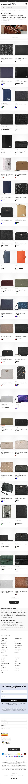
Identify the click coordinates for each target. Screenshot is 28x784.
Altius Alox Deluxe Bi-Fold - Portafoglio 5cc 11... (21, 81)
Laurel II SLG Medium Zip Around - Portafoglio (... (21, 243)
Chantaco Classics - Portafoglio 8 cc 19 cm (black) (21, 151)
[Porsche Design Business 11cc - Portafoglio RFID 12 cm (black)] (21, 512)
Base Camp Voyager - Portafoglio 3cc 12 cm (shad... (7, 104)
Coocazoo (17, 311)
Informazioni (4, 720)
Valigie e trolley (4, 638)
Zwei (15, 659)
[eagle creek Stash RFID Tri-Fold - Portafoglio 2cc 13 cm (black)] (21, 558)
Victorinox (17, 80)
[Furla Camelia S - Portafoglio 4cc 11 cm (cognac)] (21, 581)
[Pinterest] (16, 779)
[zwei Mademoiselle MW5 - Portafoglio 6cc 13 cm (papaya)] (21, 257)
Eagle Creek (3, 566)
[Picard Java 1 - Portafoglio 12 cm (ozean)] (7, 210)
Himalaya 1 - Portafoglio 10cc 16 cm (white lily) (7, 591)
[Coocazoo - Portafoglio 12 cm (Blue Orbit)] (21, 303)
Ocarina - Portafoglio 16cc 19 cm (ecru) (7, 452)
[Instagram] (14, 779)
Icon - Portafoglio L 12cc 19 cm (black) (7, 359)
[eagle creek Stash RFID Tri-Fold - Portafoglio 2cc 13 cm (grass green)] (7, 558)
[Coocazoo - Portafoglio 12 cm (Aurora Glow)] (21, 396)
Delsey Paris (3, 667)
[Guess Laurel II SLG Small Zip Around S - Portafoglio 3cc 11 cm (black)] (21, 488)
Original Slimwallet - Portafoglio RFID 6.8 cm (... (7, 197)
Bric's (2, 672)
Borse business (18, 649)
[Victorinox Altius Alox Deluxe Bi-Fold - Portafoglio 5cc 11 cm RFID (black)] (21, 72)
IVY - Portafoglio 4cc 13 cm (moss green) (21, 290)
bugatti (2, 427)
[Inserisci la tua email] (14, 700)
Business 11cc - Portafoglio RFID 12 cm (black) (21, 521)
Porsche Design (4, 126)
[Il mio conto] (23, 4)
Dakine (16, 661)
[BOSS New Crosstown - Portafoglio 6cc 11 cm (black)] (7, 234)
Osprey (2, 665)
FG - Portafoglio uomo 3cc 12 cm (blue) (7, 81)
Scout (16, 667)
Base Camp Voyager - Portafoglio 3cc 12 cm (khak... (21, 220)
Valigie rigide (3, 643)
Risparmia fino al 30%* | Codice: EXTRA (14, 1)
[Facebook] (12, 779)
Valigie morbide (4, 645)
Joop (16, 381)
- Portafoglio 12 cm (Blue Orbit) (20, 313)
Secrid (2, 196)
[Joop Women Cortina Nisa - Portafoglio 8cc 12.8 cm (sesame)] (7, 465)
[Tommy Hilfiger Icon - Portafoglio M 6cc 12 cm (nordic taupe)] (21, 164)
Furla (16, 589)
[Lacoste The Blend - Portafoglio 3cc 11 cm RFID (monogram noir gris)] (7, 48)
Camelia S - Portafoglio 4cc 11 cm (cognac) (21, 591)
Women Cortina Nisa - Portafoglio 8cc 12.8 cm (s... (7, 475)
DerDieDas (17, 668)
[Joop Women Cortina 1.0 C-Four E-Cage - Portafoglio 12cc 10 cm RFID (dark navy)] (21, 373)
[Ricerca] (25, 7)
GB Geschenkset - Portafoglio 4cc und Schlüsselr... (21, 359)
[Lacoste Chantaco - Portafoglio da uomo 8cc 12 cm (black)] (21, 118)
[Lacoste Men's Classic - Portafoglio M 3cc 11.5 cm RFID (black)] (21, 95)
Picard (2, 219)
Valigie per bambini (18, 645)
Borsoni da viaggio (18, 638)
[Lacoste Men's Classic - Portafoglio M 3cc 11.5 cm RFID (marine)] (7, 303)
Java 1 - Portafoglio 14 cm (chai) (6, 336)
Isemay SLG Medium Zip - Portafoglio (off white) (21, 452)
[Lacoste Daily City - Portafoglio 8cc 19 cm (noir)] (21, 419)
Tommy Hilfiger (18, 172)
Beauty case (17, 647)
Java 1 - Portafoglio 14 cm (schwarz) (21, 336)
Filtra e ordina (15, 37)
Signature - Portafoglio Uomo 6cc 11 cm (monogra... (21, 197)
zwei (1, 172)
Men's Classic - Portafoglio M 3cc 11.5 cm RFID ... (21, 104)
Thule (2, 265)
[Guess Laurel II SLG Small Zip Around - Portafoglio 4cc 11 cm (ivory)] (7, 373)
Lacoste (2, 57)
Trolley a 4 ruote (4, 649)
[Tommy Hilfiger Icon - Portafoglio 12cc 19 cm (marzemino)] (7, 280)
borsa (2, 627)
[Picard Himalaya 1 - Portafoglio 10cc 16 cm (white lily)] (7, 581)
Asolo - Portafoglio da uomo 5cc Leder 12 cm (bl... (21, 58)
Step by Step (17, 665)
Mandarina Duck (18, 474)
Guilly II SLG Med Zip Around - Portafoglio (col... (21, 544)
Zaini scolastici (18, 643)
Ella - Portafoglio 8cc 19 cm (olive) (6, 429)
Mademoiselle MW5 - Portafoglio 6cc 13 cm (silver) (7, 174)
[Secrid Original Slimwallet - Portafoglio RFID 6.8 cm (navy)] (7, 187)
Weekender (17, 652)
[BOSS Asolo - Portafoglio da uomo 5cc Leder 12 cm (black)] (21, 48)
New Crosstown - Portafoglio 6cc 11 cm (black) (7, 243)
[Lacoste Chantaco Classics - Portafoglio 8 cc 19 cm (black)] (21, 141)
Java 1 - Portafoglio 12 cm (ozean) (6, 220)
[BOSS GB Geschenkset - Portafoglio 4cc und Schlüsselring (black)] (21, 349)
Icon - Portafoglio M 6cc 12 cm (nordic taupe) (21, 174)
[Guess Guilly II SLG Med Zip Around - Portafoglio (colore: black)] (21, 535)
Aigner (16, 288)
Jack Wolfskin (3, 497)
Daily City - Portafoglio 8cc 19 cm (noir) (21, 429)
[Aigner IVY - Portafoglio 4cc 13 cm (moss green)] (21, 280)
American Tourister (5, 663)
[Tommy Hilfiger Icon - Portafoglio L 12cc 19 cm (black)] (7, 349)
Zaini (15, 641)
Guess (16, 242)
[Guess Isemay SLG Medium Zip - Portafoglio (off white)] (21, 442)
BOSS (16, 57)
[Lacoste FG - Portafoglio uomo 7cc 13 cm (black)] (7, 141)
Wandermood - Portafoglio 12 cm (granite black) (7, 498)
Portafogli (16, 650)
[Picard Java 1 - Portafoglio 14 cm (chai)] (7, 326)
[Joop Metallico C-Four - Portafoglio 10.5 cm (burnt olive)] (7, 512)
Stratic (2, 668)
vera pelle (15, 627)
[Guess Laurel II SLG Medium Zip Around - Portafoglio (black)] (21, 234)
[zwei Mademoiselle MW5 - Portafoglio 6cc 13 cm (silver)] (7, 164)
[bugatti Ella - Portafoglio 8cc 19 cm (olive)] (7, 419)
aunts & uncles (4, 404)
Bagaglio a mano (4, 640)
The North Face (4, 103)
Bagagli (2, 652)
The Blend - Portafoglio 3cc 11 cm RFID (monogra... (7, 58)
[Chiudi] (0, 783)
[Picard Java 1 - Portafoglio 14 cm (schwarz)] (21, 326)
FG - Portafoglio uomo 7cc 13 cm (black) (7, 151)
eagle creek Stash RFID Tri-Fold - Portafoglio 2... (7, 568)
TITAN (2, 661)
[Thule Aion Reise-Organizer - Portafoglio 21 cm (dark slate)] (7, 257)
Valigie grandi (4, 647)
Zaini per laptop (18, 640)
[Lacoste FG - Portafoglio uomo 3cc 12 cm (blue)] (7, 72)
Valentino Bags (4, 450)
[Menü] (10, 741)
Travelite (3, 659)
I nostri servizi (4, 723)
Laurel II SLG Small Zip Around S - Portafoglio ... (21, 498)
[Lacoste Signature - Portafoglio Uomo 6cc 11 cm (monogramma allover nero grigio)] (21, 187)
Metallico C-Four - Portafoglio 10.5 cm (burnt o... (7, 521)
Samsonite (3, 658)
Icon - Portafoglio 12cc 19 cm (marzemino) (7, 290)
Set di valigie (3, 650)
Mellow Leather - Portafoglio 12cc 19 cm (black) (21, 475)
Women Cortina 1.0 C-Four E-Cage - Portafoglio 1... (21, 382)
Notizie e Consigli (5, 728)
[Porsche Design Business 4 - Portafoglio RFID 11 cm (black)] (7, 118)
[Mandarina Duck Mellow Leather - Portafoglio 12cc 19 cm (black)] (21, 465)
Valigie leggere (4, 641)
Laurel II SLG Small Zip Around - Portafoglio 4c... (7, 382)
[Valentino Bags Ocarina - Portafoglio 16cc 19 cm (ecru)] (7, 442)
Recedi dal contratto (14, 749)
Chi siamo (3, 725)
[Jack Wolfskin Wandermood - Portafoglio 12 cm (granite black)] (7, 488)
